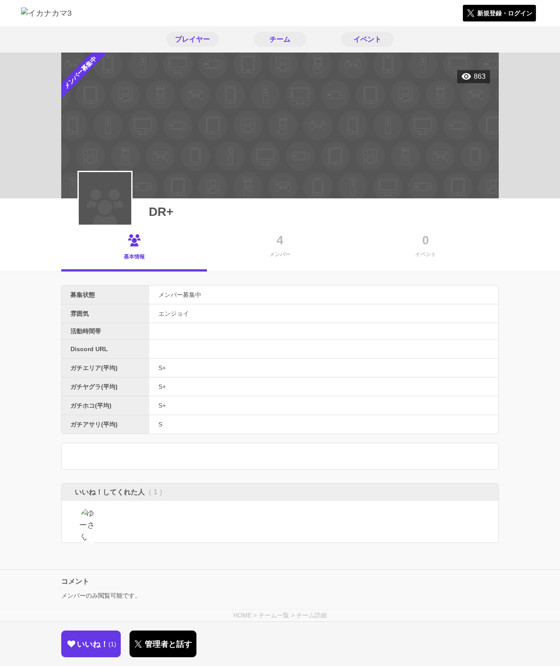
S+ (162, 367)
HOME (242, 615)
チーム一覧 (274, 615)
